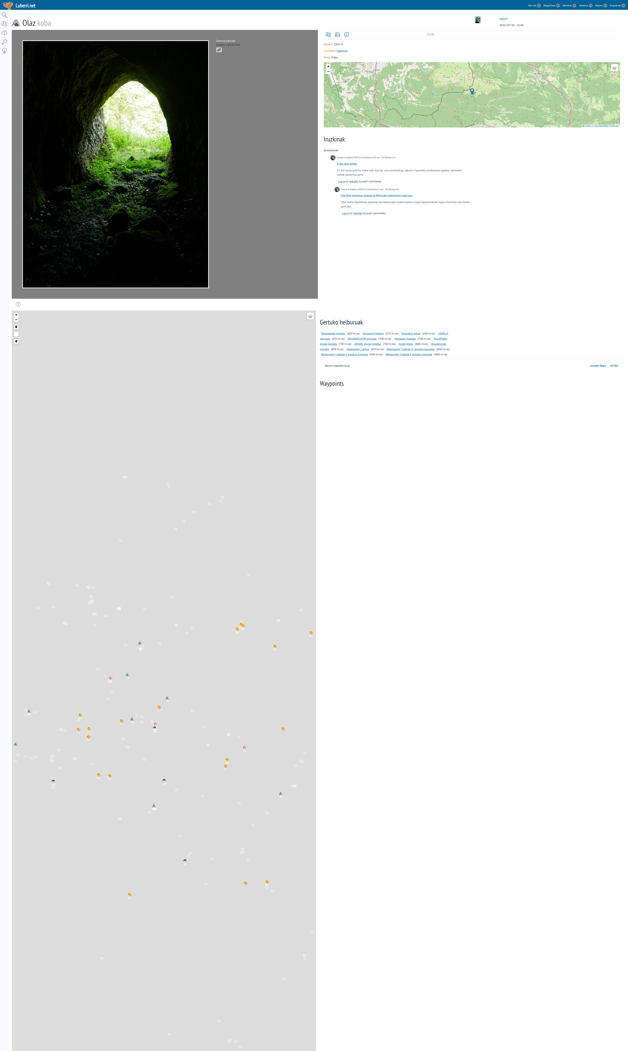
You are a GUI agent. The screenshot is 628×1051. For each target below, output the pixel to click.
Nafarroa (342, 51)
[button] (472, 91)
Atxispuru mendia (405, 339)
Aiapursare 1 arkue (358, 349)
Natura (599, 5)
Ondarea (583, 5)
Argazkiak (615, 5)
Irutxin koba (406, 344)
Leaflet (587, 126)
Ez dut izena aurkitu (347, 164)
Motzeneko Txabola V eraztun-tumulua (344, 354)
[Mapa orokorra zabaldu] (4, 27)
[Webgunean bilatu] (4, 18)
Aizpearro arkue (410, 333)
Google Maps (598, 365)
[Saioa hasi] (4, 44)
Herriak (532, 5)
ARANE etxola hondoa (367, 344)
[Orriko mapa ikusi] (328, 34)
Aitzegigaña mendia (333, 333)
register (353, 181)
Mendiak (567, 5)
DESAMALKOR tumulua (362, 339)
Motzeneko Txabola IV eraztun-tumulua (411, 349)
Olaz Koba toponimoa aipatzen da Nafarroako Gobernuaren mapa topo (376, 195)
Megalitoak (549, 5)
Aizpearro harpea (373, 333)
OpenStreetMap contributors (606, 126)
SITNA (614, 365)
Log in (341, 181)
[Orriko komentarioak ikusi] (346, 34)
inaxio (503, 18)
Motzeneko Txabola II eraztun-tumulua (408, 354)
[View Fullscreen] (16, 334)
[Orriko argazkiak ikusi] (337, 34)
